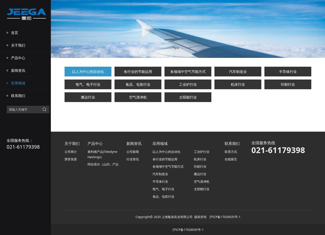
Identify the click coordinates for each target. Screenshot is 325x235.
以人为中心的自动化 (88, 71)
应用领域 (18, 83)
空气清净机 (138, 97)
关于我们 (18, 45)
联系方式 (231, 152)
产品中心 (18, 57)
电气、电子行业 (88, 84)
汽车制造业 (238, 71)
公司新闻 (132, 152)
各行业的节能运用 (138, 71)
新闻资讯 (18, 70)
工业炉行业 (188, 84)
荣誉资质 (71, 159)
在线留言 (231, 159)
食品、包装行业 (138, 84)
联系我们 (18, 95)
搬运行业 (88, 97)
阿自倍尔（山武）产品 (103, 164)
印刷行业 (288, 84)
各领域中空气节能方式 (188, 71)
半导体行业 (288, 71)
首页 (14, 32)
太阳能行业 (188, 97)
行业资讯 (132, 159)
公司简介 (71, 152)
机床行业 (238, 84)
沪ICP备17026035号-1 (225, 217)
